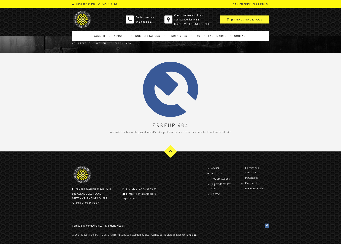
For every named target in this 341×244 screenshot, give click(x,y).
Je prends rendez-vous (221, 186)
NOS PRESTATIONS (147, 36)
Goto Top (170, 151)
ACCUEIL (100, 36)
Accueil (101, 43)
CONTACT (240, 36)
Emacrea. (191, 234)
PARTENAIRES (217, 36)
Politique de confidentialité (87, 225)
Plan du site (251, 183)
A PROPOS (121, 36)
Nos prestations (220, 178)
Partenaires (251, 177)
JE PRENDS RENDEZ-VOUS (246, 19)
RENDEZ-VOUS (177, 36)
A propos (216, 173)
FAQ (197, 36)
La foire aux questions (252, 170)
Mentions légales (255, 188)
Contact (215, 194)
